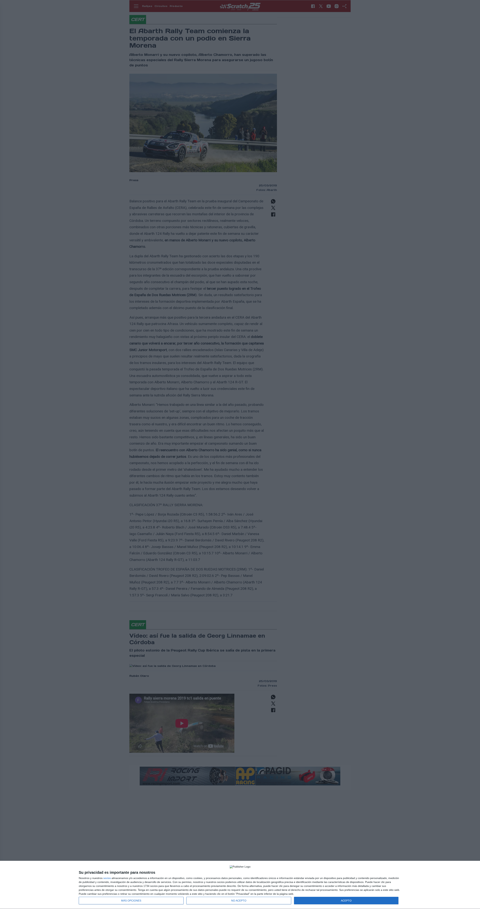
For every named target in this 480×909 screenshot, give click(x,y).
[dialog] (240, 885)
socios (107, 878)
